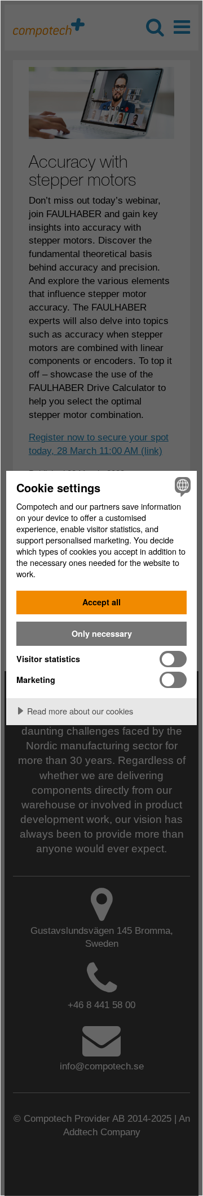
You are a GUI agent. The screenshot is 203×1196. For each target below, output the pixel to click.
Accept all (101, 602)
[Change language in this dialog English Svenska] (181, 486)
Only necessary (102, 633)
